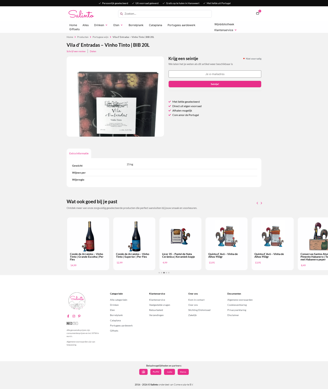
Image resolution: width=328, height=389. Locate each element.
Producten (82, 36)
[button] (101, 25)
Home (70, 36)
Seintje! (215, 84)
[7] (115, 129)
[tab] (79, 153)
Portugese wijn (100, 36)
